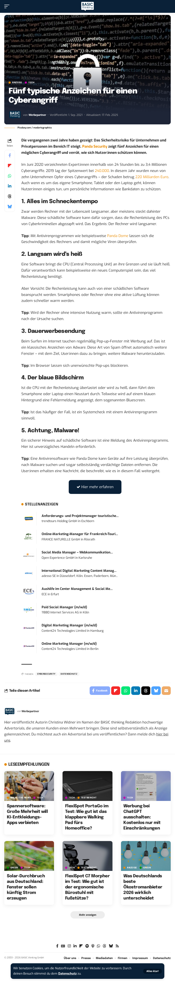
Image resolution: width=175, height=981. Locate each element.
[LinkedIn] (75, 946)
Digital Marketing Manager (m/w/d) (69, 625)
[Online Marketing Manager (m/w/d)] (28, 646)
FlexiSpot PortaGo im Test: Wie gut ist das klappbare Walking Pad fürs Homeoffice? (86, 817)
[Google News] (63, 946)
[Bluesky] (111, 946)
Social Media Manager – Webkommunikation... (77, 552)
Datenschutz (67, 974)
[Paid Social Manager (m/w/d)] (28, 610)
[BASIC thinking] (87, 6)
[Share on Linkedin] (9, 186)
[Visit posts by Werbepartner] (15, 114)
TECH (31, 83)
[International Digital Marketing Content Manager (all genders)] (28, 573)
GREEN (14, 868)
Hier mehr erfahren (97, 487)
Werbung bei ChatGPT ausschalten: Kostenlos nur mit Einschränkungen (141, 817)
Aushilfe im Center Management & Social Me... (77, 589)
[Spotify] (87, 946)
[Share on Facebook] (9, 155)
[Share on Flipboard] (9, 165)
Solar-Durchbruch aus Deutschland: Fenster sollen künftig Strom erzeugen (26, 887)
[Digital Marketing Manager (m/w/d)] (28, 628)
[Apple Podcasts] (92, 946)
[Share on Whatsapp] (9, 176)
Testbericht (89, 798)
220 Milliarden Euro (151, 177)
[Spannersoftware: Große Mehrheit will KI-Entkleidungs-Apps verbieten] (29, 786)
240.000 (102, 170)
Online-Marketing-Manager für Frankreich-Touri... (80, 534)
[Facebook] (57, 946)
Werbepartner (37, 115)
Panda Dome (117, 235)
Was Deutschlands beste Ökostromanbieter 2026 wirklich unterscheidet (142, 887)
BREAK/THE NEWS (20, 798)
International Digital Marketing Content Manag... (79, 571)
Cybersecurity (46, 674)
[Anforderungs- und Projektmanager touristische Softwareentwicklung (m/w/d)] (28, 518)
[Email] (166, 690)
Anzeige (17, 83)
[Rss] (117, 946)
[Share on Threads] (9, 196)
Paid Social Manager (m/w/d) (64, 607)
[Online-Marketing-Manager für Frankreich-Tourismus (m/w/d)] (28, 537)
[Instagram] (69, 946)
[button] (152, 971)
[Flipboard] (81, 946)
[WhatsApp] (98, 946)
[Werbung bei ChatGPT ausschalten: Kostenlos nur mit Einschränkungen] (146, 786)
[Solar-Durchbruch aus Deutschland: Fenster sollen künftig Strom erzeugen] (29, 856)
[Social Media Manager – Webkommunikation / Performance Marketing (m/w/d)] (28, 555)
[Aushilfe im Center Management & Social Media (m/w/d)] (28, 591)
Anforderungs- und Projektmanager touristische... (80, 516)
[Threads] (104, 946)
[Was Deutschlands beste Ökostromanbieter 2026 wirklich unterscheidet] (146, 856)
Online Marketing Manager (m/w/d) (69, 644)
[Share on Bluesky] (9, 206)
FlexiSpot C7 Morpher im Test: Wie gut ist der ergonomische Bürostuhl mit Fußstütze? (87, 887)
